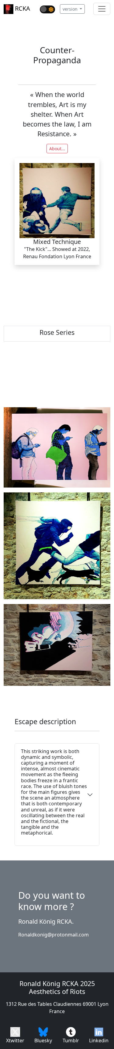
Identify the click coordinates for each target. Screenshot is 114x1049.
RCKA (21, 8)
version (71, 9)
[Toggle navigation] (101, 9)
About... (57, 148)
